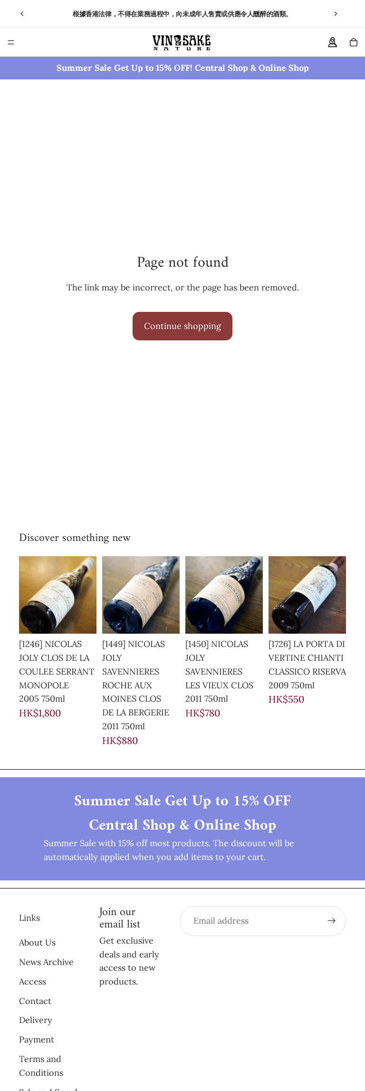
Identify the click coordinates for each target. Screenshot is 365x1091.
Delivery (35, 1019)
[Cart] (353, 42)
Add (89, 618)
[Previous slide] (22, 13)
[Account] (332, 42)
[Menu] (11, 42)
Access (32, 980)
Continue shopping (182, 325)
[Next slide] (335, 13)
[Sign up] (332, 921)
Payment (36, 1039)
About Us (37, 942)
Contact (35, 1000)
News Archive (46, 961)
